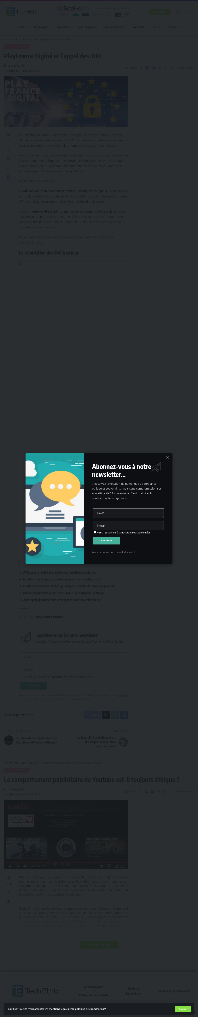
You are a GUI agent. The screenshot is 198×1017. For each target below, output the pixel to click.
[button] (183, 1009)
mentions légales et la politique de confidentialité (77, 1008)
